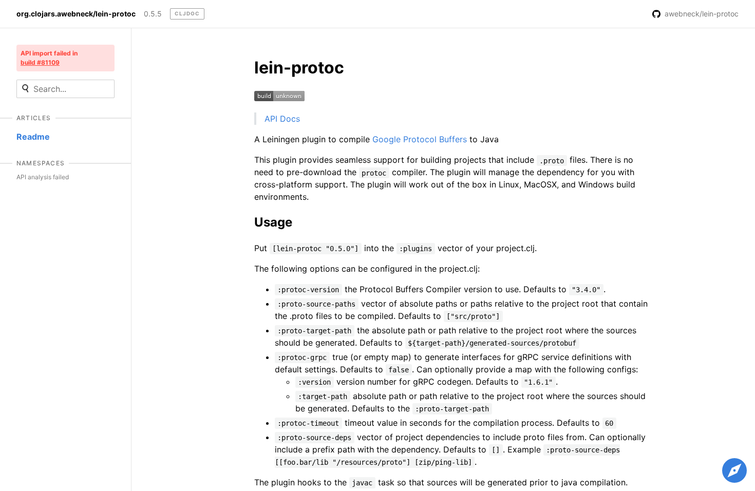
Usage (273, 222)
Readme (33, 136)
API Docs (282, 119)
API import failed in (49, 57)
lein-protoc (299, 68)
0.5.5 (153, 14)
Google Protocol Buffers (419, 139)
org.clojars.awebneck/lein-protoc (76, 14)
